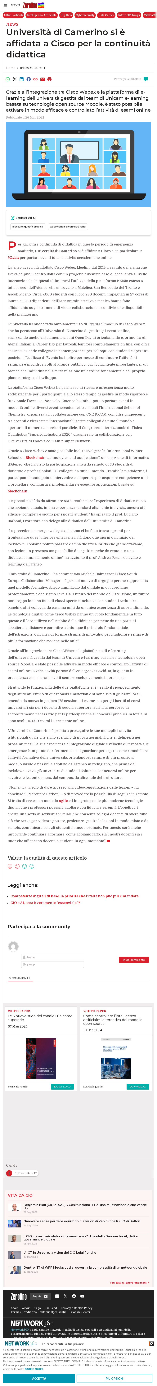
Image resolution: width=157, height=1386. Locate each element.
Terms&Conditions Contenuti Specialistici (39, 1312)
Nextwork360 (20, 1329)
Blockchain (36, 458)
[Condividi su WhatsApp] (8, 79)
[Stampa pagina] (50, 79)
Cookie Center (80, 1312)
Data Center (106, 15)
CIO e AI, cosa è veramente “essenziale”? (45, 903)
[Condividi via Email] (42, 79)
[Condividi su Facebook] (28, 79)
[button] (11, 5)
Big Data (66, 15)
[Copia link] (36, 79)
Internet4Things (129, 15)
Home (11, 68)
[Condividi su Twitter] (14, 79)
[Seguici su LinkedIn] (57, 1296)
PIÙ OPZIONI (114, 1378)
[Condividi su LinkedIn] (22, 79)
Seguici (38, 1296)
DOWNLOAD (62, 1086)
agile (63, 801)
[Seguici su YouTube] (82, 1296)
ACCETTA (39, 1378)
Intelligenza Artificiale (41, 15)
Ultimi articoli (13, 15)
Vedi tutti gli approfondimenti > (129, 1282)
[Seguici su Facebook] (74, 1296)
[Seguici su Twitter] (65, 1296)
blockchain (17, 491)
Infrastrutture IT (33, 68)
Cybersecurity (85, 15)
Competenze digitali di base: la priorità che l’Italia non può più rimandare (75, 896)
